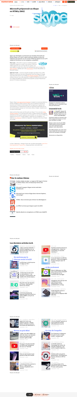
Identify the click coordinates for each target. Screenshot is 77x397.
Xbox (33, 154)
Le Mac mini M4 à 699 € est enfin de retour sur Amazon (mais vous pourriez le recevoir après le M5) (27, 335)
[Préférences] (66, 2)
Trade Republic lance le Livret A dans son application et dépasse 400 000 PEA (59, 293)
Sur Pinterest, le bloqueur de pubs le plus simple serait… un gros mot (58, 335)
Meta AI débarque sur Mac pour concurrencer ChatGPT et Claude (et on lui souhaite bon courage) (59, 272)
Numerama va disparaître (56, 135)
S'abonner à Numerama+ (27, 137)
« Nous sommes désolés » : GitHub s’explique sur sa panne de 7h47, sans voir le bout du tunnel (27, 250)
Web (59, 5)
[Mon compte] (63, 2)
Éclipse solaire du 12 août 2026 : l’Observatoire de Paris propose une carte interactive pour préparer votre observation (57, 125)
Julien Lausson (16, 27)
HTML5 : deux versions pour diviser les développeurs (31, 199)
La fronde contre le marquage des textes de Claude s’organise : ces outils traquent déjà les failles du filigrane (58, 346)
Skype (24, 154)
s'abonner (72, 1)
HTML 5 (12, 154)
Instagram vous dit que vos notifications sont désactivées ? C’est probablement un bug (59, 282)
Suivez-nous (44, 48)
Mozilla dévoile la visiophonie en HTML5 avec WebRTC (31, 212)
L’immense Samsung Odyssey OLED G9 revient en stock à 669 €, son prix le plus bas (28, 295)
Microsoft (18, 154)
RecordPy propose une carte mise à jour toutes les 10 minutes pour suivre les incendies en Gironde (57, 131)
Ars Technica (18, 118)
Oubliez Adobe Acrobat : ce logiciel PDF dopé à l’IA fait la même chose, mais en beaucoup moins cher (31, 181)
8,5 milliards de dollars (33, 75)
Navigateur (64, 5)
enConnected (30, 68)
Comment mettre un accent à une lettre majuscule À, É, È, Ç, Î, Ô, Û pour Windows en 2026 (57, 119)
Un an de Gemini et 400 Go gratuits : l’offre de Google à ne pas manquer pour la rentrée (59, 260)
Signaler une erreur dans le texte (17, 148)
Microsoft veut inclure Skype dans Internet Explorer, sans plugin (31, 194)
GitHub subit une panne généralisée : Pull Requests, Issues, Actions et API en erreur (59, 356)
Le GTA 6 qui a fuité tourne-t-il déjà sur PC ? (27, 263)
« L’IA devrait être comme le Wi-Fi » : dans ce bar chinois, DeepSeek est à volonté (28, 366)
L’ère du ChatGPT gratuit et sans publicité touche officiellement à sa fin (59, 322)
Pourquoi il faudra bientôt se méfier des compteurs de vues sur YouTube (27, 345)
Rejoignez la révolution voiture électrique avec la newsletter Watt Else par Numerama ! (58, 104)
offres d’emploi (13, 68)
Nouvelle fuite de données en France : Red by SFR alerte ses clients (27, 284)
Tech (56, 5)
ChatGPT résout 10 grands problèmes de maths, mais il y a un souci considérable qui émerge (60, 113)
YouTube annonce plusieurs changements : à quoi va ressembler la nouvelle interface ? (59, 250)
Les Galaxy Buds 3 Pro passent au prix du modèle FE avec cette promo (59, 365)
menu (15, 1)
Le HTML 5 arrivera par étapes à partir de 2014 (29, 206)
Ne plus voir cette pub (14, 45)
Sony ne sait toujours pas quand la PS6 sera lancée (27, 354)
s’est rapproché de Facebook (23, 102)
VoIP (29, 154)
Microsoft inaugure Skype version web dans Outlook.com (28, 188)
